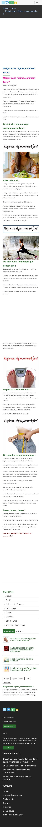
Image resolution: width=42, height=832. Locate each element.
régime (14, 679)
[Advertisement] (21, 45)
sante (13, 8)
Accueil (8, 596)
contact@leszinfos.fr (9, 721)
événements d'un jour (15, 625)
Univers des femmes (14, 604)
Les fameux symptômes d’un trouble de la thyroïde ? (23, 669)
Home (5, 8)
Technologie (10, 608)
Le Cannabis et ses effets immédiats (19, 766)
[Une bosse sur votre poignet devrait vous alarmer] (6, 639)
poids (28, 679)
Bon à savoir (11, 621)
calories (7, 682)
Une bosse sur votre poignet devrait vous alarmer (23, 640)
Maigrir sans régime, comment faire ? (18, 687)
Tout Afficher (8, 748)
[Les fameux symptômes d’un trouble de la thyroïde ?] (6, 669)
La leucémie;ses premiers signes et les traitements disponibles (22, 650)
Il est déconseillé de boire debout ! (21, 660)
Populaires (9, 631)
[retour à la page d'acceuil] (9, 2)
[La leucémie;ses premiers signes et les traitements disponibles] (6, 648)
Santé (8, 600)
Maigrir (6, 679)
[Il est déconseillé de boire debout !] (6, 660)
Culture (8, 612)
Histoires (9, 617)
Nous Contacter (9, 726)
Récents (20, 631)
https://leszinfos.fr (8, 717)
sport (21, 679)
